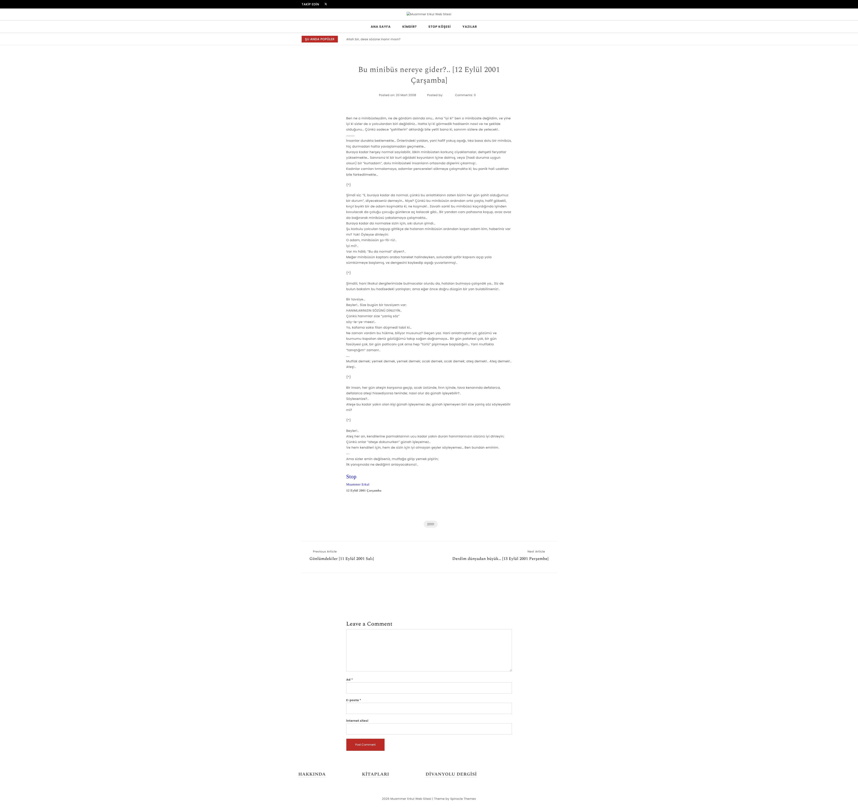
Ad (349, 679)
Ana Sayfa (381, 26)
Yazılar (470, 26)
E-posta (353, 700)
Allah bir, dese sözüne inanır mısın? (373, 39)
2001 (430, 524)
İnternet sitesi (357, 721)
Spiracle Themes (463, 799)
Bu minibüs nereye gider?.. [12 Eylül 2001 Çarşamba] (429, 75)
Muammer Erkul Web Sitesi (410, 799)
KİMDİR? (409, 26)
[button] (550, 39)
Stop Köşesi (439, 26)
